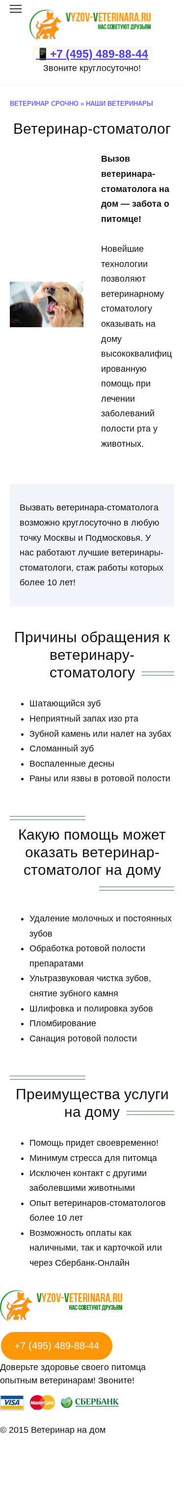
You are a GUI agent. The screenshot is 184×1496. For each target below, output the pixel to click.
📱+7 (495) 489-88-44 (92, 54)
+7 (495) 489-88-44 (56, 1345)
